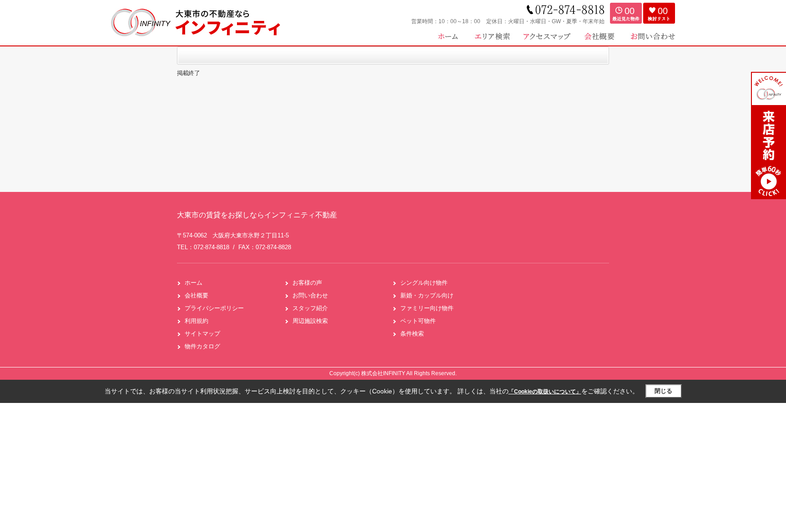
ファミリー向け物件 (426, 308)
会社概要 (196, 295)
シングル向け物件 (424, 282)
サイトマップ (202, 333)
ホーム (193, 282)
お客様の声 (307, 282)
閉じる (663, 390)
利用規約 (196, 320)
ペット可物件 (418, 320)
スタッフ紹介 (310, 308)
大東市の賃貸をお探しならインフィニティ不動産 (257, 215)
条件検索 (412, 333)
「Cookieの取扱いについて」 (545, 391)
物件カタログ (202, 346)
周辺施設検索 (310, 320)
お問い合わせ (310, 295)
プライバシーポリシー (214, 308)
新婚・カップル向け (426, 295)
